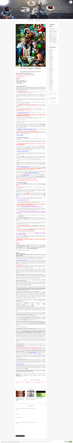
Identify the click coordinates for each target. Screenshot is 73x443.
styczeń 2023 (51, 78)
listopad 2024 (51, 57)
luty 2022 (50, 88)
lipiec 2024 (50, 61)
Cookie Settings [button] (66, 441)
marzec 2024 (51, 65)
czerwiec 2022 (51, 84)
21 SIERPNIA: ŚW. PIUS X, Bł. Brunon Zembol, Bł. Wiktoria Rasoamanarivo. (53, 35)
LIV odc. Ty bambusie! (39, 397)
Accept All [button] (70, 441)
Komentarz (17, 423)
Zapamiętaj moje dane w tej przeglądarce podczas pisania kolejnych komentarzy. (26, 422)
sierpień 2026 (51, 49)
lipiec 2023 (50, 72)
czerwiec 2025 (51, 51)
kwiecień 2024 (51, 64)
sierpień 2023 (51, 71)
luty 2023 (50, 77)
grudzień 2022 (51, 79)
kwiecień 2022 (51, 86)
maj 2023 (50, 74)
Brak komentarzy (43, 385)
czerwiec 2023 (51, 73)
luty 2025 (50, 54)
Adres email (17, 413)
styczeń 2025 (51, 55)
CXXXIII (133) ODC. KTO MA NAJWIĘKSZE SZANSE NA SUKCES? (20, 399)
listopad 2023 (51, 68)
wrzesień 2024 (51, 59)
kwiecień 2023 (51, 75)
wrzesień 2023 (51, 70)
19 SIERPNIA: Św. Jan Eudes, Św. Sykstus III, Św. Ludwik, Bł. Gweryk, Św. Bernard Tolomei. (53, 41)
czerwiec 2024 (51, 62)
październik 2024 (51, 58)
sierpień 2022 (51, 82)
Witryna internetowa (18, 417)
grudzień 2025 (51, 50)
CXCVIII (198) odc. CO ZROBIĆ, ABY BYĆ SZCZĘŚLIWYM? (39, 382)
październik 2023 (51, 69)
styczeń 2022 (51, 89)
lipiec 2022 (50, 83)
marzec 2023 (51, 76)
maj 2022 (50, 85)
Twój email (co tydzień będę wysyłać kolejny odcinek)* (52, 98)
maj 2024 (50, 63)
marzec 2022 (51, 87)
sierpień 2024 (51, 60)
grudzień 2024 (51, 56)
